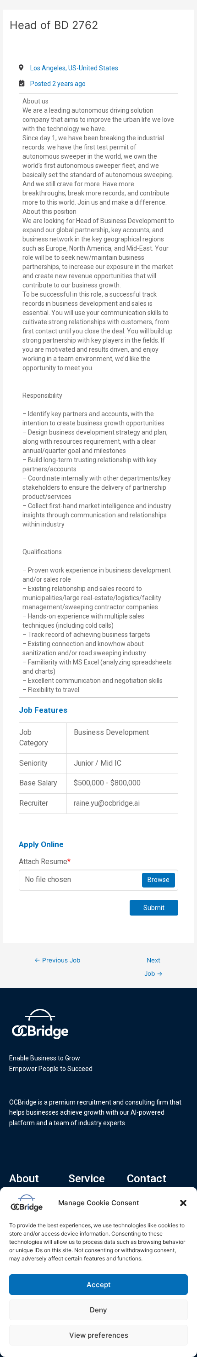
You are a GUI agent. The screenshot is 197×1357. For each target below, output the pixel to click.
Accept (99, 1284)
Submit (153, 907)
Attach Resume (45, 861)
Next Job (153, 962)
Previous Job (57, 960)
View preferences (98, 1335)
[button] (183, 1203)
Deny (98, 1309)
